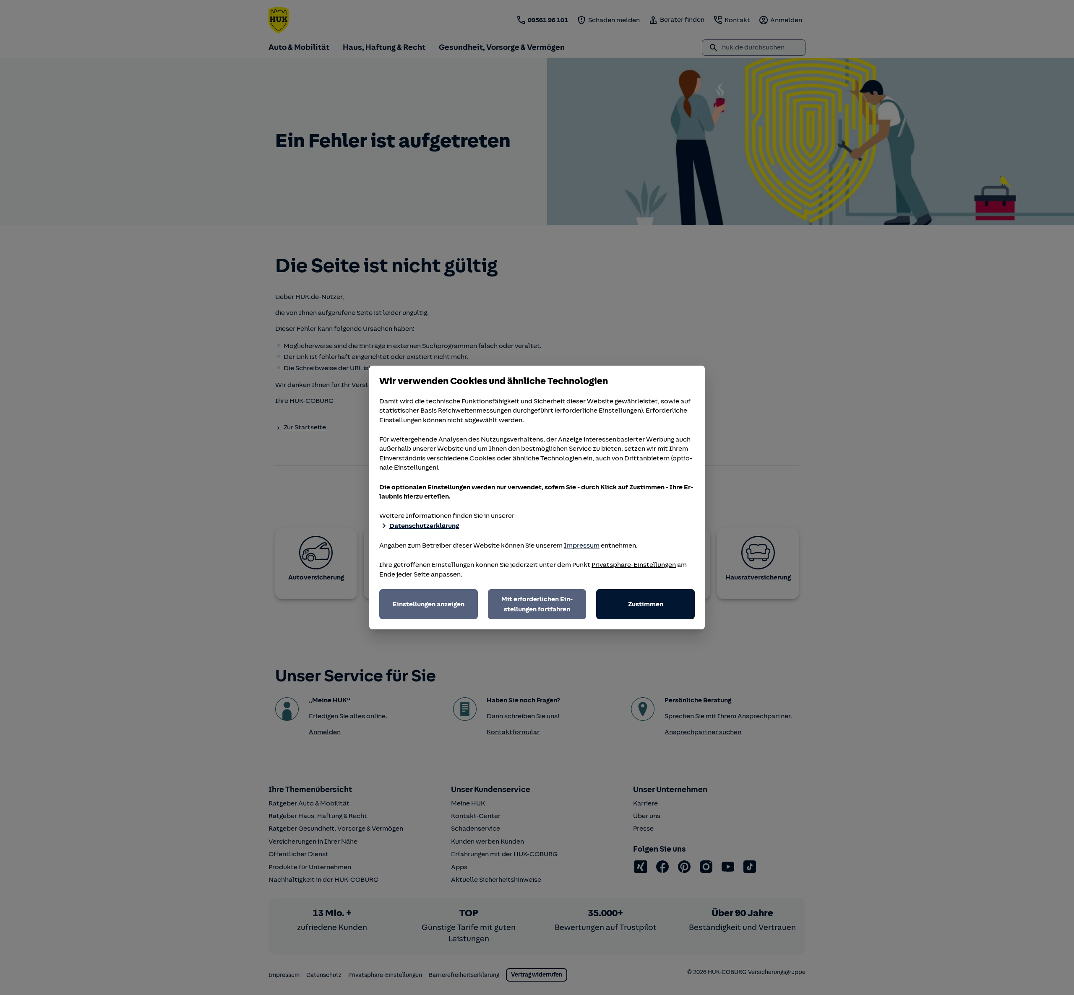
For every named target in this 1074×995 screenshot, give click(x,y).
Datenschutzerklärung (424, 526)
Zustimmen (645, 604)
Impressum (582, 545)
